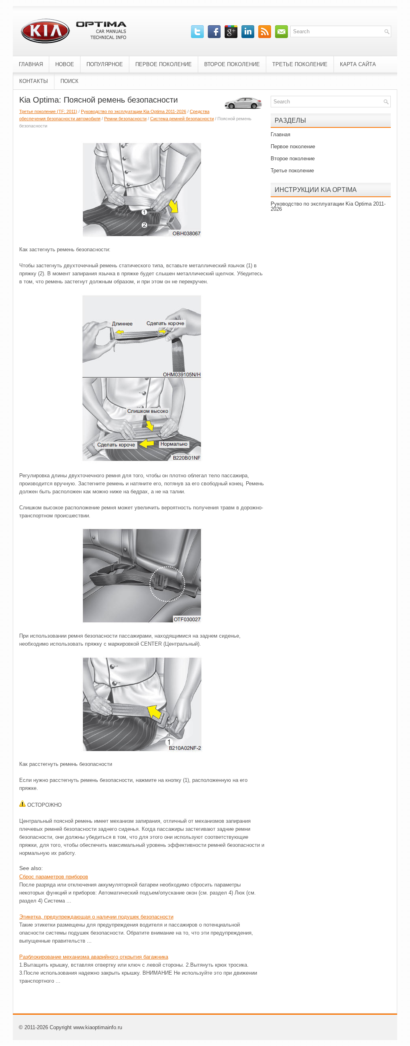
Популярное (104, 64)
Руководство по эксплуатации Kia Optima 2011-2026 (133, 111)
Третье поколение (300, 64)
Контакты (33, 81)
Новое (64, 64)
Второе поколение (232, 64)
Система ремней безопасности (182, 118)
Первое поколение (163, 64)
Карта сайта (358, 64)
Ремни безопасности (125, 118)
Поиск (69, 81)
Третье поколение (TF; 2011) (48, 111)
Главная (31, 64)
